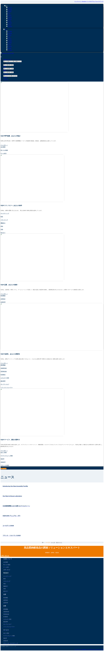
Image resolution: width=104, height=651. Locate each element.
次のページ (59, 542)
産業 (4, 70)
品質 (4, 66)
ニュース (5, 79)
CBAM (5, 77)
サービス (5, 74)
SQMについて (7, 59)
